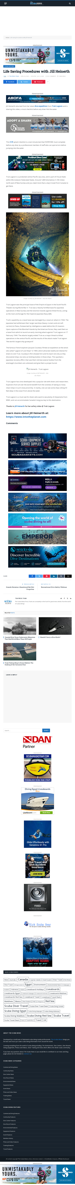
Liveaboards (52, 989)
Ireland (22, 989)
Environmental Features (10, 1128)
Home (7, 37)
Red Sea (50, 1001)
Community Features (9, 1117)
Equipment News (8, 1085)
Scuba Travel (61, 1015)
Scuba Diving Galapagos (35, 1011)
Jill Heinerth (20, 406)
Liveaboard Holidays (35, 989)
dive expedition (41, 106)
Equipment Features (9, 1131)
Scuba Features (9, 66)
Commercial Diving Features (11, 1113)
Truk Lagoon (57, 106)
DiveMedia (48, 1159)
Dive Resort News (8, 1078)
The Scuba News (23, 1159)
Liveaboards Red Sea (13, 997)
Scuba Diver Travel (16, 1006)
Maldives (8, 1001)
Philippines (40, 1001)
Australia (13, 980)
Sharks (23, 1020)
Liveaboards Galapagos (28, 993)
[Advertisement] (37, 21)
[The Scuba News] (37, 3)
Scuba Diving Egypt (15, 1010)
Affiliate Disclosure (63, 1159)
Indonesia (14, 989)
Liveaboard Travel (32, 997)
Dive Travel (8, 985)
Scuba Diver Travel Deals (39, 1006)
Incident (6, 989)
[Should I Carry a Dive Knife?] (55, 626)
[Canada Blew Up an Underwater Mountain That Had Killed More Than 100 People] (19, 626)
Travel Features (8, 1149)
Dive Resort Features (9, 1124)
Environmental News (54, 985)
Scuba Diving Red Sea (39, 1015)
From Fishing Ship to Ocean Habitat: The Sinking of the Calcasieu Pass (19, 664)
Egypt (28, 984)
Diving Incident (19, 985)
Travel (38, 1020)
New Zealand (27, 1001)
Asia (6, 980)
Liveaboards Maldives (58, 993)
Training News (7, 1095)
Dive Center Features (9, 1120)
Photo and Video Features (11, 1142)
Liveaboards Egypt (12, 993)
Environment (40, 984)
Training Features (8, 1145)
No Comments (51, 76)
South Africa (30, 1020)
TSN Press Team (14, 76)
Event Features (7, 1135)
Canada (23, 979)
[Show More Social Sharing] (48, 82)
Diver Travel (57, 980)
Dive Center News (8, 1074)
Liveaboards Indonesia (42, 993)
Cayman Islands (35, 980)
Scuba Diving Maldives (14, 1016)
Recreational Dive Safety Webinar (54, 587)
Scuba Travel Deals (11, 1020)
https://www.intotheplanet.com (26, 416)
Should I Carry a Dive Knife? (50, 637)
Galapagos (66, 985)
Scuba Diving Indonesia (51, 1011)
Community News (8, 1071)
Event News (6, 1088)
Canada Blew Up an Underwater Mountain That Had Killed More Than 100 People (20, 638)
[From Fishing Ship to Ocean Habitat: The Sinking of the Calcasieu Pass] (19, 651)
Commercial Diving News (10, 1067)
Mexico (18, 1001)
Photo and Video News (10, 1092)
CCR (11, 142)
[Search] (70, 3)
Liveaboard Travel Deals (51, 997)
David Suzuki (47, 980)
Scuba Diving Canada (56, 1006)
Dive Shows (67, 980)
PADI (34, 1001)
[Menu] (5, 3)
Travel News (7, 1099)
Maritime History (8, 1138)
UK (44, 1020)
